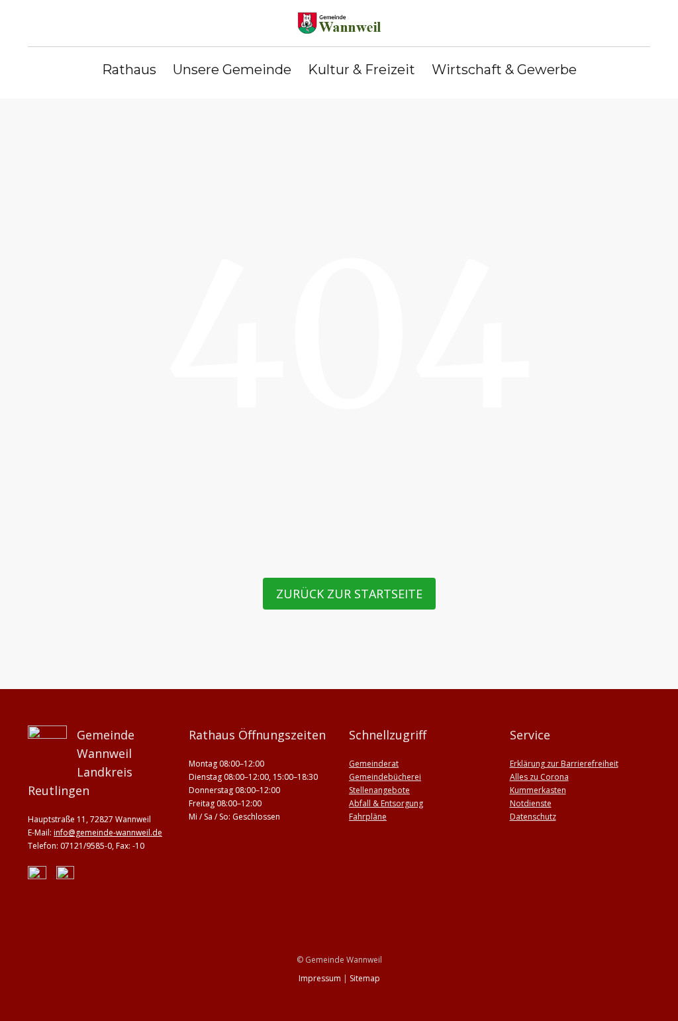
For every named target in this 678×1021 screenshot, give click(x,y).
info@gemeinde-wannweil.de (108, 832)
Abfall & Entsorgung (386, 803)
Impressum (320, 978)
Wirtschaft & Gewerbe (504, 70)
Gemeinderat (374, 763)
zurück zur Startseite (349, 594)
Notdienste (531, 803)
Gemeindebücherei (385, 776)
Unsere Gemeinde (232, 70)
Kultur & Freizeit (361, 70)
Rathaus (129, 70)
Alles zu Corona (539, 776)
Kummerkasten (538, 790)
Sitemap (365, 978)
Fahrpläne (368, 816)
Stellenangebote (379, 790)
